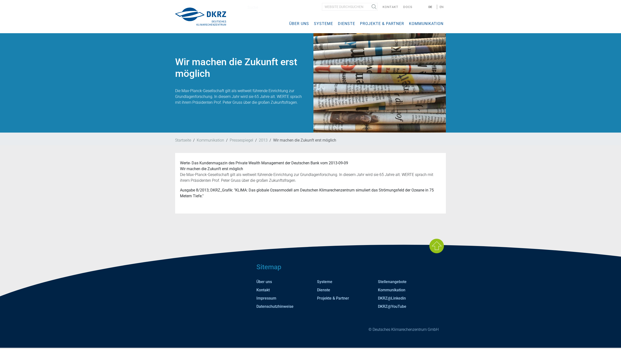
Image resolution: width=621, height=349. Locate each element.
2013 (263, 140)
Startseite (183, 140)
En (441, 7)
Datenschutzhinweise (275, 306)
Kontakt (390, 7)
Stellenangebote (392, 281)
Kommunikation (426, 23)
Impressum (266, 298)
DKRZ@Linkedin (392, 298)
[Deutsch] (200, 16)
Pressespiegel (241, 140)
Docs (407, 7)
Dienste (346, 23)
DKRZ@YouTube (392, 306)
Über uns (299, 23)
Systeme (323, 23)
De (430, 7)
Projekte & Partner (382, 23)
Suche (374, 7)
